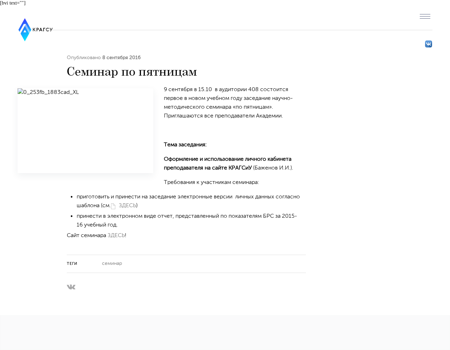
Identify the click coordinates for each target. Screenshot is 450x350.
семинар (112, 263)
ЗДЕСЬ (127, 206)
